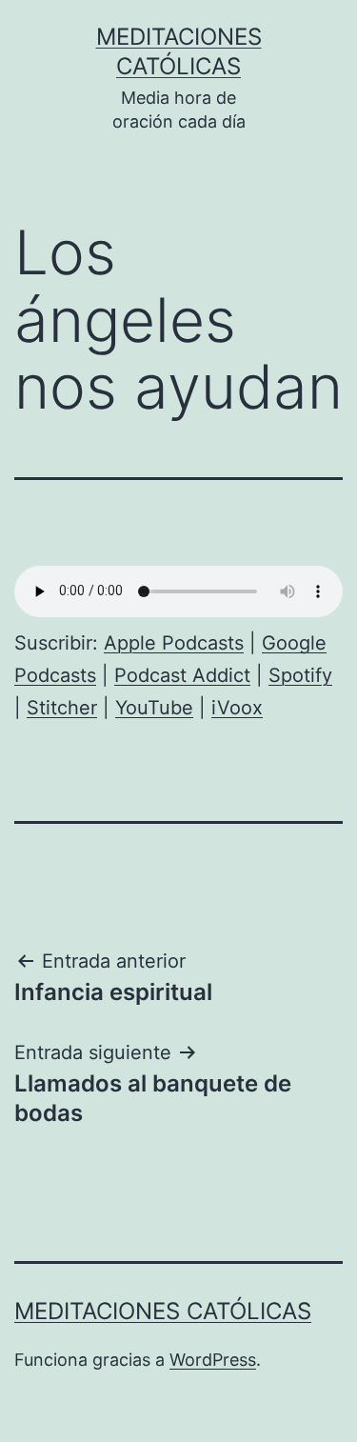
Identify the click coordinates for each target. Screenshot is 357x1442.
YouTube (154, 707)
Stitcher (62, 707)
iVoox (237, 707)
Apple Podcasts (174, 642)
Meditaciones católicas (162, 1311)
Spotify (300, 675)
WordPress (212, 1360)
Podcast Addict (182, 675)
